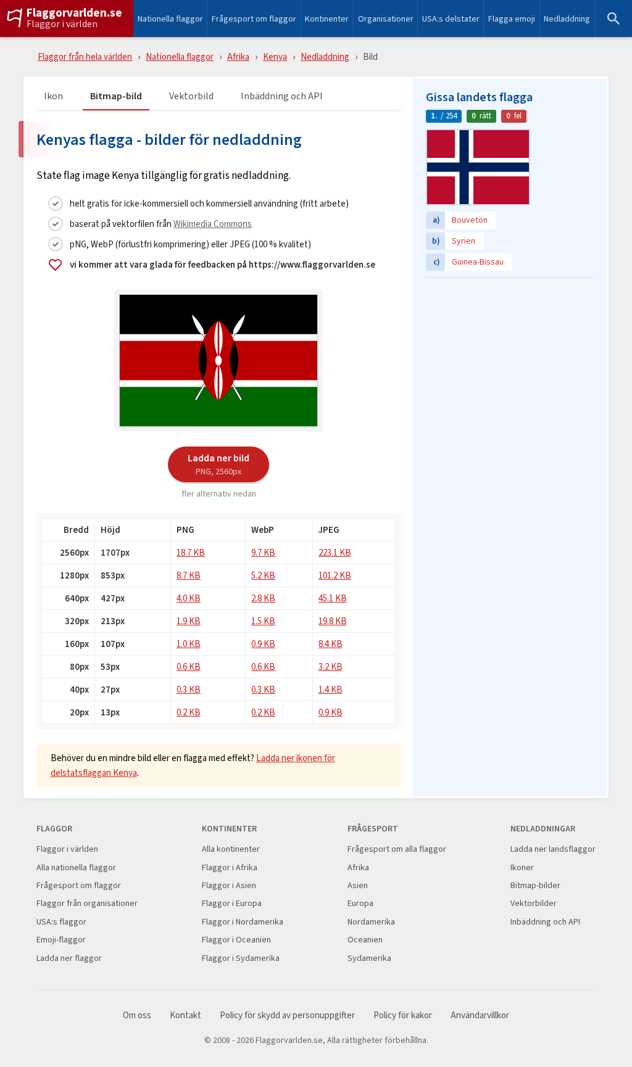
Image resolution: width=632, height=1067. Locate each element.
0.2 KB (189, 712)
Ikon (53, 96)
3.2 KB (330, 666)
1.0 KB (189, 643)
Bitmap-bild (116, 96)
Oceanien (365, 939)
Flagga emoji (511, 18)
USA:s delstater (451, 18)
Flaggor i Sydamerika (241, 958)
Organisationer (386, 18)
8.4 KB (330, 643)
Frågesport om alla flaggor (396, 848)
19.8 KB (332, 620)
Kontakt (185, 1015)
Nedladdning (567, 18)
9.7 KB (263, 552)
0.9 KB (263, 643)
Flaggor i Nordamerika (242, 921)
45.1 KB (332, 598)
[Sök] (613, 18)
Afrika (238, 56)
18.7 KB (191, 552)
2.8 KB (263, 598)
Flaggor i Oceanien (236, 939)
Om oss (137, 1015)
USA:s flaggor (61, 921)
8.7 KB (189, 575)
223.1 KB (334, 552)
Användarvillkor (480, 1015)
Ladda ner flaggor (69, 958)
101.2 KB (334, 575)
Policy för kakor (402, 1015)
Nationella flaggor (170, 18)
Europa (360, 903)
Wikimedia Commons (212, 223)
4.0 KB (189, 598)
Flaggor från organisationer (87, 903)
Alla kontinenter (231, 848)
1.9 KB (189, 620)
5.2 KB (263, 575)
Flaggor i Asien (229, 885)
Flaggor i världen (62, 24)
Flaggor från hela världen (85, 56)
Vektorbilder (533, 903)
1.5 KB (263, 620)
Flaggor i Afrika (229, 867)
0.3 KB (189, 689)
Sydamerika (369, 958)
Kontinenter (327, 18)
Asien (357, 885)
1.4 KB (330, 689)
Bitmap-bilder (535, 885)
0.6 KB (189, 666)
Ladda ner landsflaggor (553, 848)
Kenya (275, 56)
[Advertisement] (509, 361)
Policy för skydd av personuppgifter (287, 1015)
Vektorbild (191, 96)
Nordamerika (371, 921)
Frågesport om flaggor (254, 18)
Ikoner (522, 867)
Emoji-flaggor (61, 939)
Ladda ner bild (218, 464)
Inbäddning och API (282, 96)
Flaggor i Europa (232, 903)
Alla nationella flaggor (76, 867)
